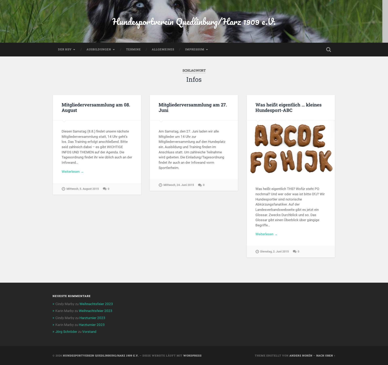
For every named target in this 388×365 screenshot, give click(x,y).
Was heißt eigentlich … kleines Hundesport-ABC (288, 107)
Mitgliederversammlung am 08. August (96, 107)
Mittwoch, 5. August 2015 (82, 189)
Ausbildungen (98, 49)
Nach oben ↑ (325, 355)
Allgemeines (163, 49)
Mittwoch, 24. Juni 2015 (178, 185)
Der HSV (65, 49)
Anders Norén (300, 355)
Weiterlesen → (73, 172)
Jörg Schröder (66, 332)
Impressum (194, 49)
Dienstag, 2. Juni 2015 (274, 251)
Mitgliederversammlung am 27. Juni (193, 107)
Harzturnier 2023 (92, 318)
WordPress (192, 355)
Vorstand (89, 332)
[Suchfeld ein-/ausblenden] (328, 49)
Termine (133, 49)
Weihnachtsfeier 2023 (96, 304)
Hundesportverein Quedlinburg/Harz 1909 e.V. (194, 21)
